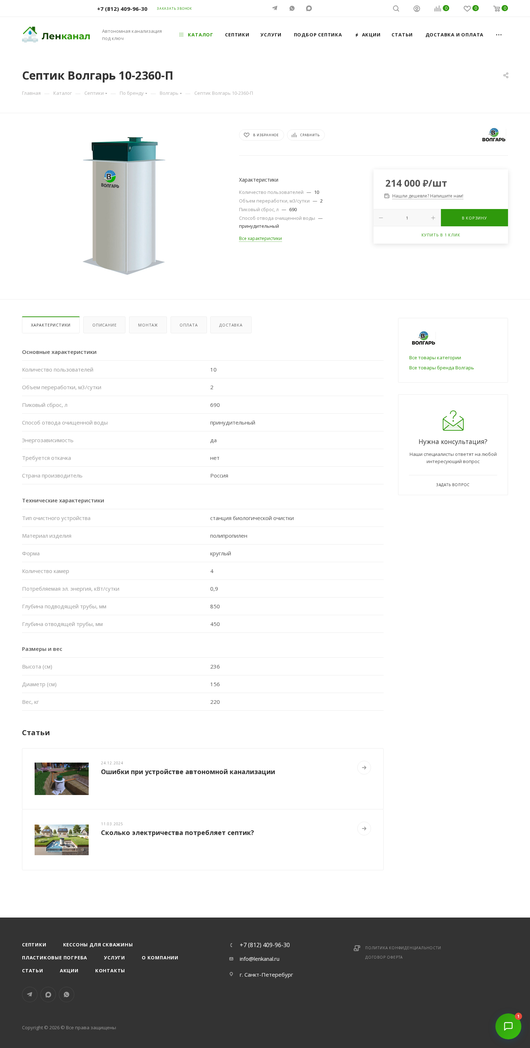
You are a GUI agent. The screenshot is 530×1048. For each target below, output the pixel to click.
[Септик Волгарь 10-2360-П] (124, 206)
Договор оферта (384, 957)
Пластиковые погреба (54, 957)
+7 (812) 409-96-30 (122, 8)
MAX (309, 8)
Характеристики (51, 325)
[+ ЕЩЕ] (499, 35)
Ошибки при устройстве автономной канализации (188, 771)
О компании (160, 957)
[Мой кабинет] (417, 9)
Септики (34, 944)
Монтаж (148, 325)
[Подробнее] (364, 767)
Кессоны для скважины (98, 944)
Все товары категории (435, 357)
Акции (69, 970)
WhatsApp (292, 8)
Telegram (29, 994)
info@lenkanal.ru (259, 958)
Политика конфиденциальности (403, 947)
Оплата (189, 325)
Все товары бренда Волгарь (441, 367)
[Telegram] (275, 8)
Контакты (110, 970)
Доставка (230, 325)
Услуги (114, 957)
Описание (104, 325)
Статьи (32, 970)
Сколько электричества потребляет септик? (177, 832)
